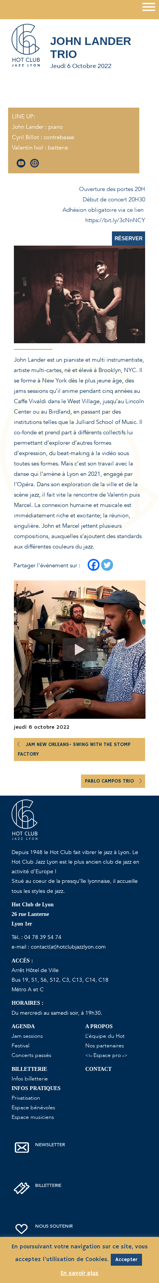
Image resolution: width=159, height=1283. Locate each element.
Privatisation (26, 1098)
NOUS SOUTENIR (54, 1226)
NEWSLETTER (50, 1145)
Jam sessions (27, 1036)
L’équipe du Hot (105, 1036)
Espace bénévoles (33, 1107)
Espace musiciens (33, 1117)
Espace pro (107, 1055)
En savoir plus (79, 1273)
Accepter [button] (126, 1259)
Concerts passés (31, 1055)
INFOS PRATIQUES (36, 1088)
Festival (20, 1045)
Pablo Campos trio (110, 781)
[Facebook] (94, 565)
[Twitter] (107, 565)
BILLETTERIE (48, 1185)
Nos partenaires (104, 1045)
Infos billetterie (30, 1078)
